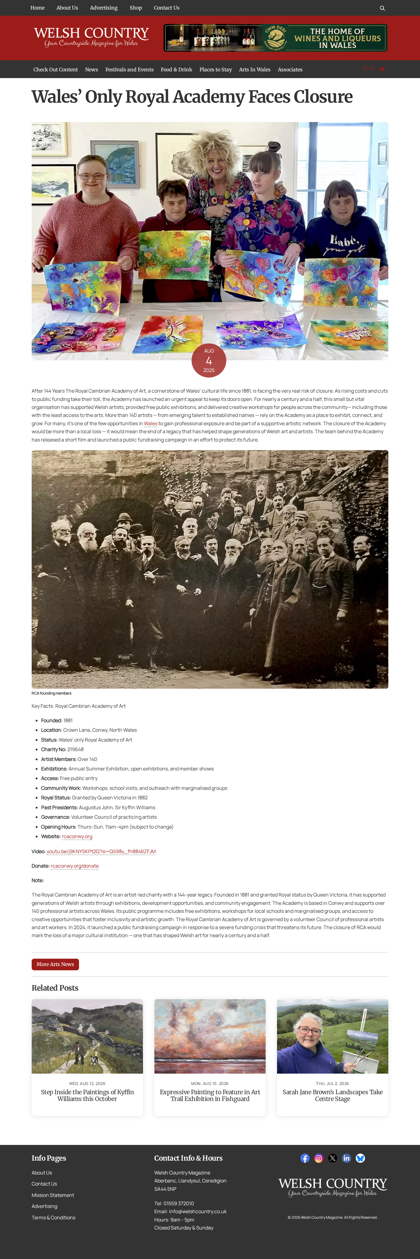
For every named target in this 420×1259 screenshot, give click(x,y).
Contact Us (167, 8)
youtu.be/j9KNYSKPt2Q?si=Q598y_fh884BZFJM (101, 851)
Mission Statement (53, 1195)
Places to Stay (216, 69)
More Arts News (55, 964)
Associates (290, 69)
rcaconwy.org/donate (75, 865)
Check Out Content (56, 69)
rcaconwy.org (77, 836)
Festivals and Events (129, 69)
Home (37, 8)
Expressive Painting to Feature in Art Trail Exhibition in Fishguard (210, 1095)
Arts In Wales (255, 69)
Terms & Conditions (53, 1217)
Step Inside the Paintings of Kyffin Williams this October (87, 1095)
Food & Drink (176, 69)
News (91, 69)
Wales (150, 423)
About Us (67, 8)
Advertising (104, 8)
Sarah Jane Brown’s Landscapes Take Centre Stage (332, 1095)
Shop (136, 8)
